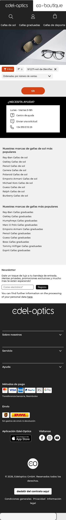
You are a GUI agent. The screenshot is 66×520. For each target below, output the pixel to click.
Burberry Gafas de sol (15, 195)
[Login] (33, 16)
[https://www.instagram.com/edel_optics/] (50, 438)
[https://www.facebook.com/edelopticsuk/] (42, 438)
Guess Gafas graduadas (17, 237)
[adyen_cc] (5, 390)
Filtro (10, 69)
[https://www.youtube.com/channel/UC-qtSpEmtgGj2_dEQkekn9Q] (57, 438)
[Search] (11, 16)
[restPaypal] (30, 390)
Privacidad (39, 498)
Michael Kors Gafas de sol (18, 182)
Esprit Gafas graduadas (16, 250)
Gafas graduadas (29, 25)
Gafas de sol (8, 25)
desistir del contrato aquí (33, 491)
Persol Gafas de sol (14, 165)
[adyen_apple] (39, 390)
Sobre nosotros (12, 334)
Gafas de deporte (54, 25)
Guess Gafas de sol (14, 187)
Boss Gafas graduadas (16, 241)
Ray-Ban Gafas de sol (15, 157)
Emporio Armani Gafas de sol (20, 178)
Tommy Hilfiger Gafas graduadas (22, 246)
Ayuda (6, 366)
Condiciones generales (18, 498)
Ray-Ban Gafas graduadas (18, 212)
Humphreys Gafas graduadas (20, 220)
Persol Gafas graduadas (17, 233)
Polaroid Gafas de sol (15, 174)
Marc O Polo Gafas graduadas (20, 224)
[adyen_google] (48, 390)
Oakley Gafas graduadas (17, 216)
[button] (16, 5)
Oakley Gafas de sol (14, 161)
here (30, 296)
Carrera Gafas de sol (14, 170)
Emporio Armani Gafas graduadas (23, 229)
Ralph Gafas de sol (14, 191)
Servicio (7, 350)
